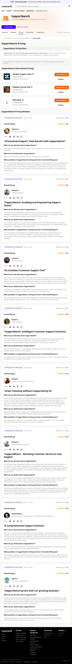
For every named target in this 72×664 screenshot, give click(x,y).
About (3, 634)
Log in (60, 635)
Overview (5, 32)
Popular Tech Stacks (21, 637)
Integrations (40, 32)
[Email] (17, 136)
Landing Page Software (36, 647)
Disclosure (35, 661)
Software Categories (21, 633)
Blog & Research (48, 633)
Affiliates (4, 640)
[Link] (21, 136)
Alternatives (30, 32)
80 (23, 19)
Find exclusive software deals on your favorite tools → (45, 2)
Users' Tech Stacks (21, 639)
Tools (45, 637)
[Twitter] (10, 136)
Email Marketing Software (34, 642)
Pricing (21, 32)
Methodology (27, 661)
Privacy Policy (18, 661)
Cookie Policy (5, 661)
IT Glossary (47, 635)
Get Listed (61, 633)
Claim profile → (37, 38)
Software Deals (20, 635)
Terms (11, 661)
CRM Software (33, 635)
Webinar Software (34, 645)
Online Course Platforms (33, 649)
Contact (4, 636)
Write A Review (20, 641)
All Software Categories (33, 653)
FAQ (3, 638)
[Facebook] (69, 661)
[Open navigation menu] (69, 6)
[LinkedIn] (13, 136)
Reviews (13, 32)
